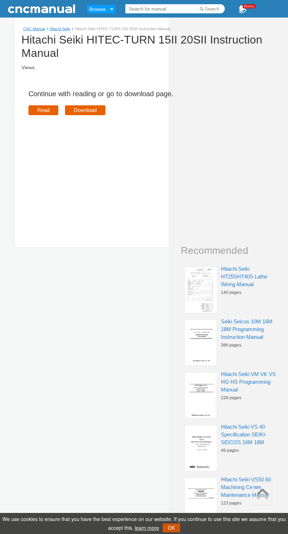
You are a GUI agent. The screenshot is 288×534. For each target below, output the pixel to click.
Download (85, 110)
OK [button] (171, 527)
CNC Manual (34, 29)
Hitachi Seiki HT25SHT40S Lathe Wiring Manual (244, 276)
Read (43, 110)
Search (212, 9)
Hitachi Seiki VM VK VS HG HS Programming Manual (248, 382)
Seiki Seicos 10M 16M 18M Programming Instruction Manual (247, 329)
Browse (97, 9)
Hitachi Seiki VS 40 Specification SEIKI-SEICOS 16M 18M (244, 434)
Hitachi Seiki (60, 29)
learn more (147, 527)
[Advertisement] (87, 171)
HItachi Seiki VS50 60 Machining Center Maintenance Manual (246, 487)
